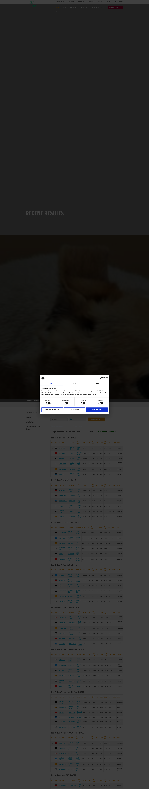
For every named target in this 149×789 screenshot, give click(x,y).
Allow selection (74, 409)
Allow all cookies (96, 409)
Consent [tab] (51, 383)
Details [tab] (74, 383)
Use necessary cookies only (52, 409)
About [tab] (97, 383)
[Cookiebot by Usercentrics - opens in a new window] (101, 378)
